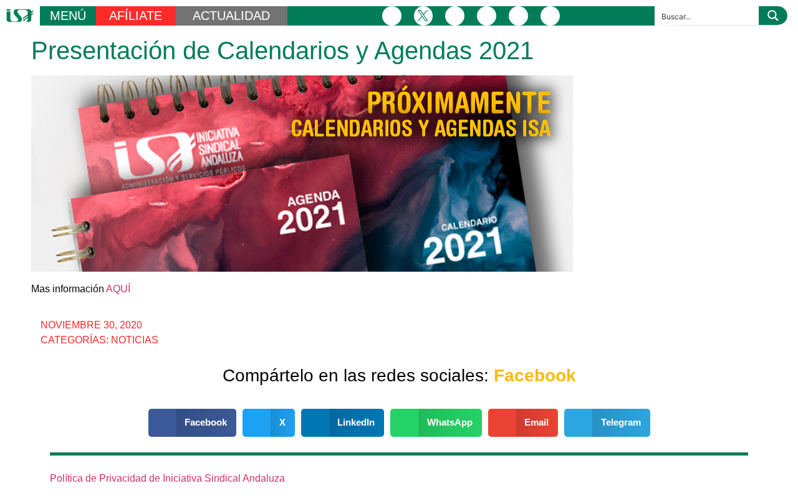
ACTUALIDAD (231, 15)
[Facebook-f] (391, 16)
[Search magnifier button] (773, 15)
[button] (192, 423)
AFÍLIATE (135, 15)
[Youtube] (518, 16)
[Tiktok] (550, 16)
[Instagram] (454, 16)
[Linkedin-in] (486, 16)
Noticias (134, 340)
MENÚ (68, 15)
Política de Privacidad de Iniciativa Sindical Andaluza (167, 478)
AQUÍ (118, 289)
